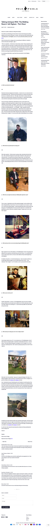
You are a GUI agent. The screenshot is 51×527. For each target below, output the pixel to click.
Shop (13, 17)
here (12, 438)
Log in (29, 1)
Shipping (27, 518)
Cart (39, 1)
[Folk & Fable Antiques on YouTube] (6, 517)
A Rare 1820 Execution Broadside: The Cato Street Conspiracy (45, 49)
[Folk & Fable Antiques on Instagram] (5, 517)
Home (9, 17)
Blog (37, 17)
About (25, 17)
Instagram (15, 424)
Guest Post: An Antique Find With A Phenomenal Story (45, 55)
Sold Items (19, 17)
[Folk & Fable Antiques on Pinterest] (3, 517)
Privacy (27, 517)
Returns (27, 519)
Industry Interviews (10, 27)
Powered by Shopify (32, 522)
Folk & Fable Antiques (25, 522)
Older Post (4, 441)
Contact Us (31, 17)
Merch (41, 17)
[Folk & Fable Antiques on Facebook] (2, 517)
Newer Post (30, 441)
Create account (34, 1)
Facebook (12, 380)
